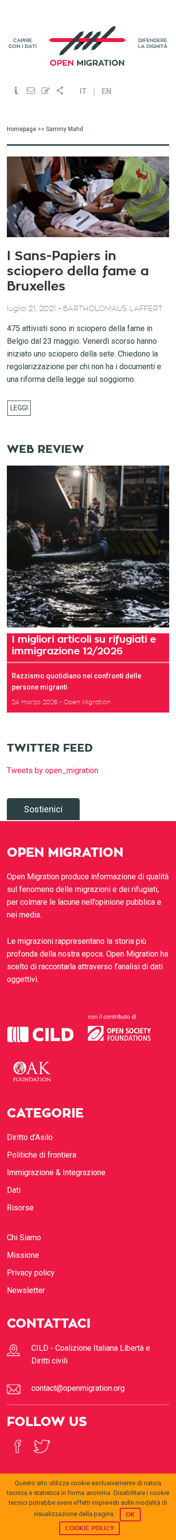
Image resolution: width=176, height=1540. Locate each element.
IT (83, 91)
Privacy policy (31, 1272)
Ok (130, 1515)
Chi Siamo (24, 1237)
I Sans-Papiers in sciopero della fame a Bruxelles (78, 271)
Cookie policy (89, 1528)
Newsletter (26, 1290)
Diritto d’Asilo (30, 1137)
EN (106, 91)
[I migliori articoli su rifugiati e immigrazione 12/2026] (88, 546)
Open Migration (88, 46)
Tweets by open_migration (52, 770)
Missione (23, 1255)
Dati (14, 1190)
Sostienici (43, 809)
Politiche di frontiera (41, 1155)
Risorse (20, 1207)
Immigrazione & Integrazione (56, 1172)
